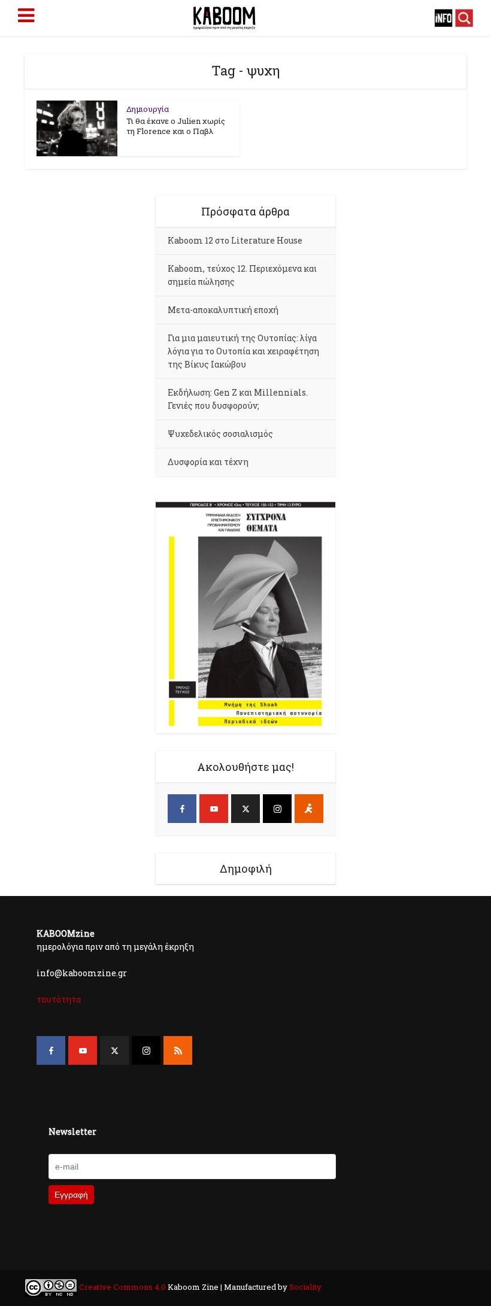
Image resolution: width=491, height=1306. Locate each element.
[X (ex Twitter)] (245, 808)
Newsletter (72, 1131)
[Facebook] (182, 808)
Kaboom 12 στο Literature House (235, 240)
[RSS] (177, 1050)
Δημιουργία (147, 109)
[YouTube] (213, 808)
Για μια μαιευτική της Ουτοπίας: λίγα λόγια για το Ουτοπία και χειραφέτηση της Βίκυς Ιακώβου (243, 351)
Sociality (304, 1286)
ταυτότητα (59, 999)
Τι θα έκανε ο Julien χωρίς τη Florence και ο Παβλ (175, 126)
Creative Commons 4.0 (122, 1286)
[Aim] (309, 808)
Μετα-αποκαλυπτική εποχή (223, 309)
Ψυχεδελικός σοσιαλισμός (220, 433)
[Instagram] (277, 808)
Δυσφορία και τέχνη (208, 461)
